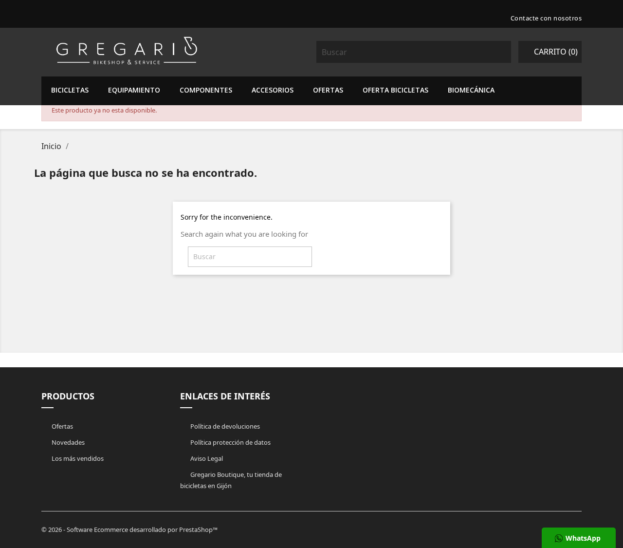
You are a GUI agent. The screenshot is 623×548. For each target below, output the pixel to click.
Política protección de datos (230, 442)
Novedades (67, 442)
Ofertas (61, 426)
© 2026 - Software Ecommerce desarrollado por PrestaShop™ (129, 529)
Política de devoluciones (224, 426)
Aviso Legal (206, 458)
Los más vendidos (77, 458)
